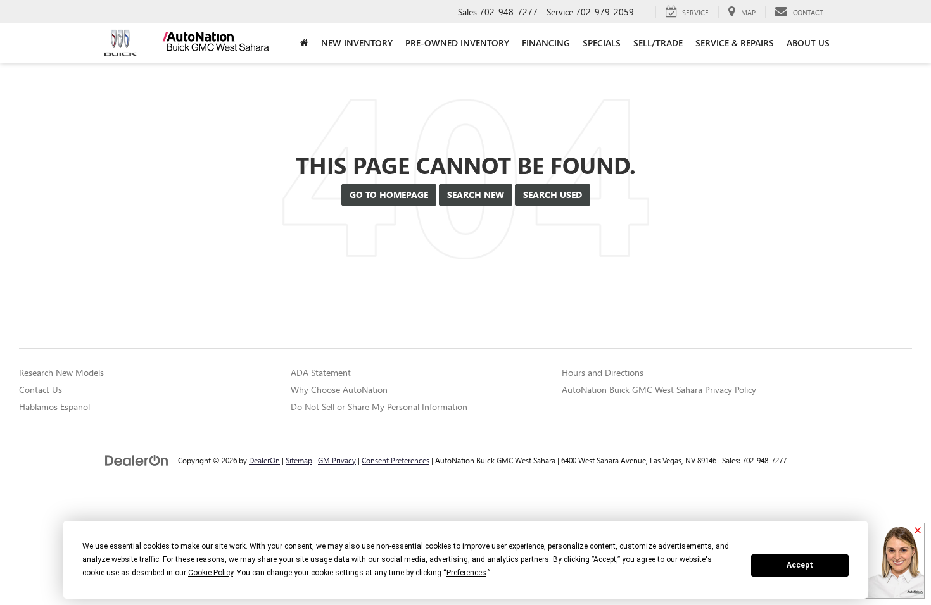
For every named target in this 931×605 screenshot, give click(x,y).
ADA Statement (321, 372)
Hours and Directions (602, 372)
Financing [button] (546, 43)
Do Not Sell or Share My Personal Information (379, 407)
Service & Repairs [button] (734, 43)
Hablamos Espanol (54, 407)
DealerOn (264, 460)
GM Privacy (337, 460)
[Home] (304, 43)
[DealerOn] (136, 460)
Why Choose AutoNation (339, 390)
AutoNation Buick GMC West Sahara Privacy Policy (659, 390)
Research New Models (61, 372)
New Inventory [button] (357, 43)
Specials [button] (602, 43)
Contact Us (40, 390)
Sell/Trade (658, 43)
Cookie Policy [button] (210, 572)
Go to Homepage (389, 195)
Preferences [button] (466, 572)
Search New (475, 195)
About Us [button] (808, 43)
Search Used (552, 195)
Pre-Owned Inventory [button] (457, 43)
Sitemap (299, 460)
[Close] (917, 531)
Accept (800, 565)
